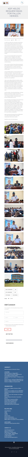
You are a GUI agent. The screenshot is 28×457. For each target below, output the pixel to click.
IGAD (5, 412)
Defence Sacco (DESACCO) (10, 401)
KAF (15, 289)
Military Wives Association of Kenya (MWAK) (14, 419)
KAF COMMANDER (9, 292)
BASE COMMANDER (9, 289)
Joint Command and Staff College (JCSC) (13, 374)
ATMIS (5, 413)
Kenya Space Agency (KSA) (10, 403)
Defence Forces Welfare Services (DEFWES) (13, 390)
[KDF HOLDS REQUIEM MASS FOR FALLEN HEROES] (14, 30)
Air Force (12, 38)
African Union (7, 415)
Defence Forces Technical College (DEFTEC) (13, 379)
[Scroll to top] (14, 442)
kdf (15, 292)
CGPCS (6, 414)
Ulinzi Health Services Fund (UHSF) (11, 404)
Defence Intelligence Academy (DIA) (12, 381)
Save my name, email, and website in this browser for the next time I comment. (15, 325)
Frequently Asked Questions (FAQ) (11, 423)
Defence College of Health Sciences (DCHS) (13, 380)
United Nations (7, 410)
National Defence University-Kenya (12, 369)
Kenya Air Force (16, 38)
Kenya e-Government (9, 417)
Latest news (21, 38)
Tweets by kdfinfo (10, 337)
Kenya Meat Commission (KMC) (11, 399)
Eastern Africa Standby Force (10, 418)
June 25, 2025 (8, 38)
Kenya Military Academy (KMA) (11, 375)
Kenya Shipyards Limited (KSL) (10, 400)
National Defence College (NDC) (11, 373)
